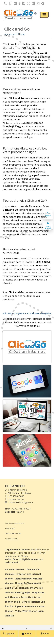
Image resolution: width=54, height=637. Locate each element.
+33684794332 (16, 499)
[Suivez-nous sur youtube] (37, 4)
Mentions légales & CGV (14, 523)
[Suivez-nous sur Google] (42, 4)
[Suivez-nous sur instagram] (28, 4)
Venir (45, 633)
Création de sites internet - (18, 318)
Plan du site (10, 528)
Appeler (10, 633)
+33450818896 (16, 496)
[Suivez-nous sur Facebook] (23, 4)
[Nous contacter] (14, 4)
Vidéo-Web (21, 611)
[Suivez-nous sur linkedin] (32, 4)
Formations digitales (28, 325)
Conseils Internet (14, 569)
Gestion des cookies (13, 533)
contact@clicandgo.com (21, 502)
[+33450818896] (5, 4)
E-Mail (28, 633)
